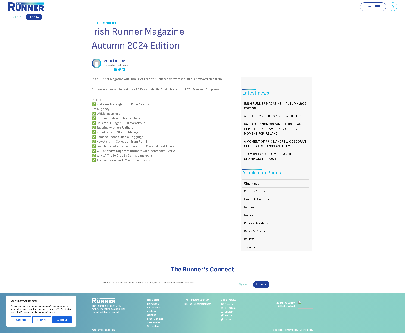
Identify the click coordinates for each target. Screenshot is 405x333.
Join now (34, 16)
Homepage (153, 303)
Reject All (41, 319)
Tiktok (227, 319)
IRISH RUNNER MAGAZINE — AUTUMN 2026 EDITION (275, 106)
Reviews (151, 311)
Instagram (230, 307)
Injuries (249, 207)
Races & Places (254, 231)
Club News (251, 183)
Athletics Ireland (115, 61)
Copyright (278, 329)
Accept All (62, 319)
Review (249, 239)
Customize (21, 319)
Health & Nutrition (257, 199)
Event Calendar (155, 318)
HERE (227, 79)
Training (249, 247)
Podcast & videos (256, 223)
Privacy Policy (291, 329)
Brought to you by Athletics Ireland (285, 305)
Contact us (153, 326)
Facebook (230, 304)
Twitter (229, 315)
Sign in (17, 16)
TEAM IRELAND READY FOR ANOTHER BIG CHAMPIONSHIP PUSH (273, 156)
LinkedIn (228, 311)
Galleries (151, 315)
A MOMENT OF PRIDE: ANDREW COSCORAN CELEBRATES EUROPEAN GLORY (275, 144)
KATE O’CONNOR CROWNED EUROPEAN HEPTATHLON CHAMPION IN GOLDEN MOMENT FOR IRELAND (272, 129)
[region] (41, 311)
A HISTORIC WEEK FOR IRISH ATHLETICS (273, 116)
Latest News (154, 307)
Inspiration (251, 215)
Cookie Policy (306, 329)
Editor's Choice (104, 23)
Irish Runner (26, 6)
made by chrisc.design (103, 329)
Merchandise (153, 322)
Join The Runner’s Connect (197, 303)
